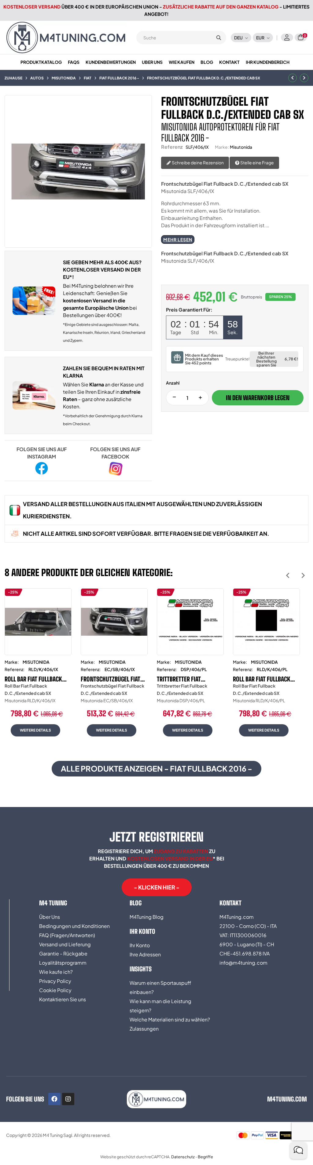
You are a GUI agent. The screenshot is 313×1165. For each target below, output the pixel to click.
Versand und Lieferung (65, 944)
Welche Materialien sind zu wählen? (170, 1019)
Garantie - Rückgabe (63, 953)
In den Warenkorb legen (257, 397)
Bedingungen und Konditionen (74, 926)
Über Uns (49, 917)
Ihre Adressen (145, 954)
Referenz (172, 147)
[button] (157, 887)
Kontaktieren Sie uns (62, 999)
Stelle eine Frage (257, 162)
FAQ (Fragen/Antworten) (67, 935)
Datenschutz (183, 1156)
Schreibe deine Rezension (197, 162)
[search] (218, 37)
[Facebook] (54, 1099)
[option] (38, 667)
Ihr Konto (140, 945)
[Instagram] (68, 1099)
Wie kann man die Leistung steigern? (160, 1005)
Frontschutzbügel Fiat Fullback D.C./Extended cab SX (111, 679)
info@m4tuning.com (243, 962)
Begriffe (205, 1156)
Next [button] (303, 575)
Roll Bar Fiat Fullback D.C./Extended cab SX (33, 679)
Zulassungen (144, 1028)
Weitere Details (35, 730)
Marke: (222, 147)
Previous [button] (287, 575)
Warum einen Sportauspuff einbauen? (160, 987)
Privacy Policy (55, 981)
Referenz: (14, 669)
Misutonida (241, 147)
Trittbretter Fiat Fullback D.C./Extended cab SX (187, 679)
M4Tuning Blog (147, 917)
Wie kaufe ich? (56, 972)
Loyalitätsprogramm (63, 962)
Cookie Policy (55, 990)
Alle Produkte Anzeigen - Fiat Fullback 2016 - (156, 768)
